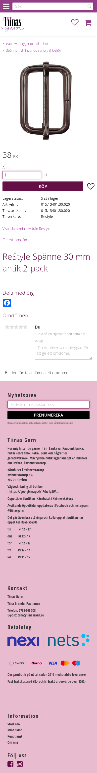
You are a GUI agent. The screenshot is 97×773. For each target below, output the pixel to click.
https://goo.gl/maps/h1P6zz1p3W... (34, 491)
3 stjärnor (16, 327)
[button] (77, 22)
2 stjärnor (11, 327)
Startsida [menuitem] (13, 724)
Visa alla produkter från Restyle (26, 228)
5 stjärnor (25, 327)
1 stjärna (7, 327)
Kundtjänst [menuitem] (14, 736)
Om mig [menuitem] (12, 742)
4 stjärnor (20, 327)
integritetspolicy (65, 423)
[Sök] (89, 6)
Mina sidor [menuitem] (14, 730)
